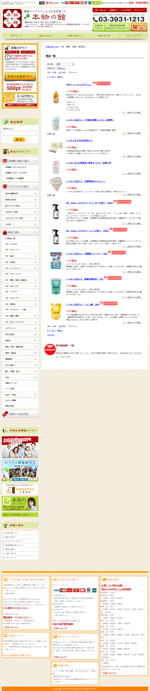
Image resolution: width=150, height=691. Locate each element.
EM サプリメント (13, 250)
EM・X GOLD (11, 244)
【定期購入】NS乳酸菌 (14, 178)
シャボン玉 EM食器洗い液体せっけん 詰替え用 (88, 163)
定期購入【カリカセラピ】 (16, 167)
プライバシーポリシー (14, 541)
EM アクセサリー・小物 (15, 310)
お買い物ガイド (11, 533)
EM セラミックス (13, 274)
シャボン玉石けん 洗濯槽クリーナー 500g (86, 254)
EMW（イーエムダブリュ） (79, 85)
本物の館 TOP (52, 47)
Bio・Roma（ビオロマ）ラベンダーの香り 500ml (89, 203)
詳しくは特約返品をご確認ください (17, 655)
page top (50, 335)
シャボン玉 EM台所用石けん (79, 140)
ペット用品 (9, 389)
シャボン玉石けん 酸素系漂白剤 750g (84, 279)
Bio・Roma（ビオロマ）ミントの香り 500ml (87, 231)
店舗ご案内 (9, 549)
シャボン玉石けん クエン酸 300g (82, 304)
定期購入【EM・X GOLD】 (16, 173)
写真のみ (61, 68)
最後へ (60, 77)
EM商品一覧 (10, 239)
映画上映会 (9, 406)
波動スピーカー (11, 383)
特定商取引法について (14, 545)
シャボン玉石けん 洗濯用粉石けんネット (85, 181)
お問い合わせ (10, 553)
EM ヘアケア (11, 292)
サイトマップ (10, 558)
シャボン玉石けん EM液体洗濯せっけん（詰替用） (90, 120)
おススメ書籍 (10, 400)
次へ (54, 77)
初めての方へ (10, 537)
